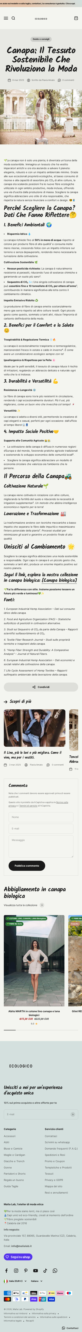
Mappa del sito (53, 1186)
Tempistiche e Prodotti (58, 1167)
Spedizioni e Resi (55, 1154)
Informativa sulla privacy (44, 1313)
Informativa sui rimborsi (15, 1313)
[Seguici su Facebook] (6, 1270)
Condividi (44, 687)
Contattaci (51, 1136)
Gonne (8, 1167)
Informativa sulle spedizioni (53, 1317)
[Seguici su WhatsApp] (55, 1270)
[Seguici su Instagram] (16, 1270)
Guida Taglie (11, 1186)
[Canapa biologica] (59, 580)
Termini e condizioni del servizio (20, 1317)
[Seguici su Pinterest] (25, 1270)
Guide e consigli (41, 39)
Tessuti (49, 1173)
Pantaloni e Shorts (15, 1173)
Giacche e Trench (14, 1161)
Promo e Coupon (55, 1161)
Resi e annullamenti (56, 1192)
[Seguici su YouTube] (35, 1270)
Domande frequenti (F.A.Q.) (61, 1148)
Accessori (9, 1136)
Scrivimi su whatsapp (57, 1142)
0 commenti (68, 80)
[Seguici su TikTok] (45, 1270)
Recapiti (30, 1320)
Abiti (6, 1142)
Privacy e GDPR (54, 1179)
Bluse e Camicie (13, 1148)
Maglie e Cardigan (14, 1154)
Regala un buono (14, 1179)
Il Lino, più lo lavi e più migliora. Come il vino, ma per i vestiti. (32, 755)
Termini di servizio (28, 805)
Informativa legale (13, 1320)
